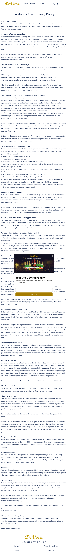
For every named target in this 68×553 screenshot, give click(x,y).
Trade (17, 550)
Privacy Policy (51, 550)
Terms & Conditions (51, 546)
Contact (17, 546)
